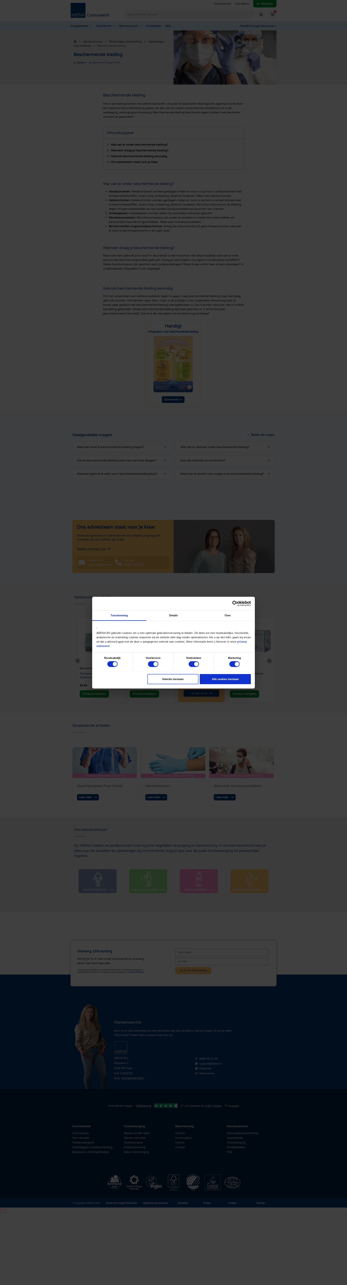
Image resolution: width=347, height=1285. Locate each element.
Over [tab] (228, 615)
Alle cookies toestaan (225, 678)
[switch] (153, 664)
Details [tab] (173, 615)
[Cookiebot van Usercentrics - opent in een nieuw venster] (235, 603)
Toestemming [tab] (119, 615)
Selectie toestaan (173, 678)
